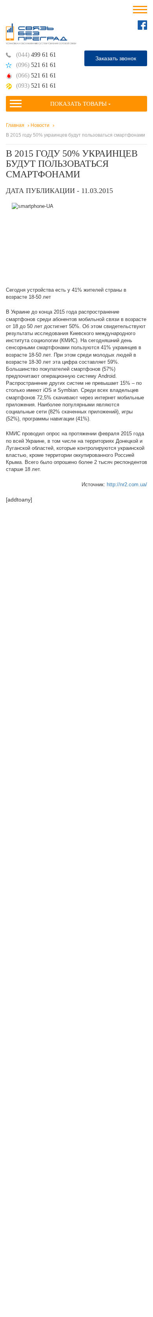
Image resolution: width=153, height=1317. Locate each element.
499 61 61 (36, 54)
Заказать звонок (115, 58)
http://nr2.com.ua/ (127, 484)
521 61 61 (36, 64)
